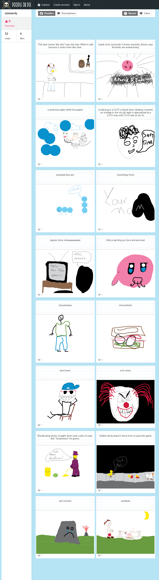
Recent (132, 13)
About (87, 4)
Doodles (49, 13)
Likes (147, 13)
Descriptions (69, 13)
